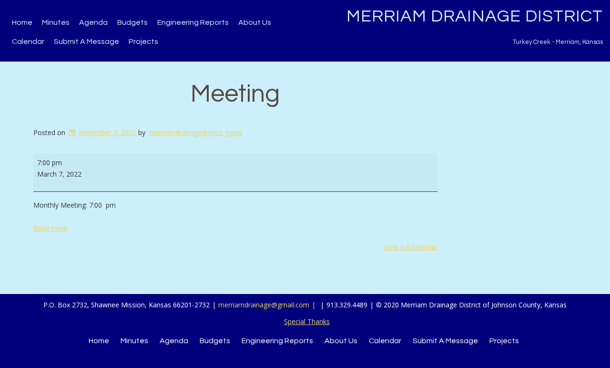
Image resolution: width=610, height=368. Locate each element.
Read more (50, 227)
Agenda (93, 22)
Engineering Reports (193, 22)
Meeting (235, 94)
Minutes (56, 22)
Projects (143, 41)
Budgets (132, 22)
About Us (254, 22)
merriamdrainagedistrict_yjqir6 (195, 132)
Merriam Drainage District (474, 16)
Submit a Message (86, 41)
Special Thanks (307, 321)
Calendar (28, 41)
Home (22, 22)
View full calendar (410, 247)
